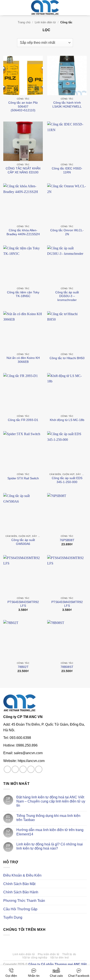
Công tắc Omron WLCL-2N (67, 232)
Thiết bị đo (69, 954)
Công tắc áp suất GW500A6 (23, 542)
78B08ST (67, 667)
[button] (6, 7)
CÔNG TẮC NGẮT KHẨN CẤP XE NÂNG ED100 (23, 170)
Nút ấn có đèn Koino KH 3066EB (23, 359)
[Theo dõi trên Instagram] (15, 769)
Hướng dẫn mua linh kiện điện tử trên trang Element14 (49, 832)
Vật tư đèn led (59, 957)
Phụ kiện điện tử (48, 954)
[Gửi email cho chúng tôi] (31, 769)
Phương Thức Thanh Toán (24, 900)
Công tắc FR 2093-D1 (23, 420)
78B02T (23, 667)
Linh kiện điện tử (45, 22)
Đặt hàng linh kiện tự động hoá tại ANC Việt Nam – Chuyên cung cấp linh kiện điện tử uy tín (50, 801)
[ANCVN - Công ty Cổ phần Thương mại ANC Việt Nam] (45, 7)
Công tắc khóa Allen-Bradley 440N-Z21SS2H (23, 232)
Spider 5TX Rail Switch (23, 478)
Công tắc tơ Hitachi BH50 (67, 358)
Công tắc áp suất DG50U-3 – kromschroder (67, 296)
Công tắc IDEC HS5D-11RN (67, 170)
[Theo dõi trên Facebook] (7, 769)
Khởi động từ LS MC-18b (67, 420)
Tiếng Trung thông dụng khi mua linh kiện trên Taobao (48, 818)
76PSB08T (67, 540)
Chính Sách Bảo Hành (20, 892)
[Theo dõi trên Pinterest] (38, 769)
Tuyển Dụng (12, 917)
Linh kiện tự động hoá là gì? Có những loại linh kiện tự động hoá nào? (49, 846)
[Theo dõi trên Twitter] (23, 769)
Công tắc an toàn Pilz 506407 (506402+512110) (23, 106)
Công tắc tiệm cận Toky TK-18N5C (23, 294)
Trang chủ (24, 22)
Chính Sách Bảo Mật (19, 884)
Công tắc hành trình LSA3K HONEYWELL (67, 104)
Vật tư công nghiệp (34, 957)
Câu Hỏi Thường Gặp (20, 909)
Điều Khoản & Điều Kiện (22, 875)
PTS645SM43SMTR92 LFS (23, 604)
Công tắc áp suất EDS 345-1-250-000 (67, 480)
